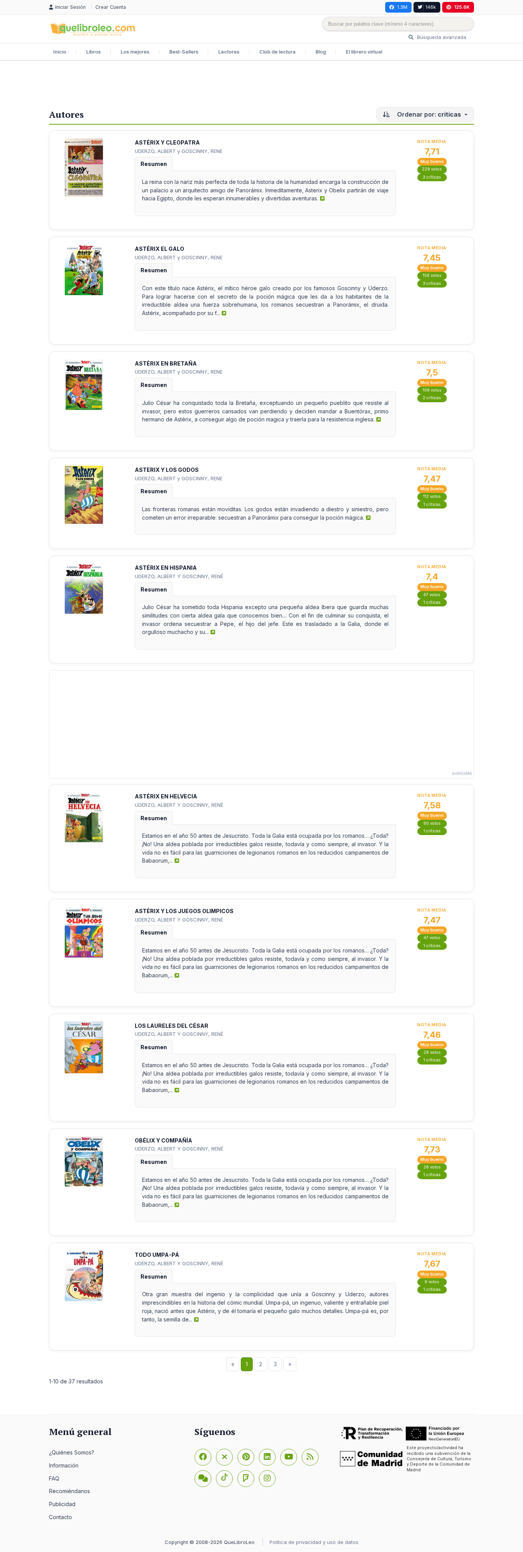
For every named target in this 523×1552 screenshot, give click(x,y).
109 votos (432, 390)
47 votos (431, 937)
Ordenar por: (428, 114)
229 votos (432, 169)
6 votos (432, 1281)
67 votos (431, 594)
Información (63, 1465)
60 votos (432, 823)
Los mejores (135, 52)
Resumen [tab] (154, 164)
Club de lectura (277, 52)
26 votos (432, 1167)
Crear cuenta (110, 7)
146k (430, 7)
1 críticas (432, 504)
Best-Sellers (183, 52)
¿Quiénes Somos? (71, 1452)
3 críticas (432, 177)
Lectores (228, 52)
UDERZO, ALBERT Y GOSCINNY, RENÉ (179, 576)
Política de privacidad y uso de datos (314, 1542)
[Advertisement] (261, 85)
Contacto (60, 1517)
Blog (320, 52)
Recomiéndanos (69, 1491)
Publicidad (62, 1504)
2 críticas (432, 397)
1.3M (402, 7)
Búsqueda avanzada (440, 37)
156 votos (432, 275)
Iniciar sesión (71, 7)
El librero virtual (364, 52)
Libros (93, 52)
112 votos (432, 496)
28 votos (432, 1052)
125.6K (462, 7)
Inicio (59, 52)
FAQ (54, 1478)
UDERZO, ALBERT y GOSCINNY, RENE (178, 151)
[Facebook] (202, 1457)
